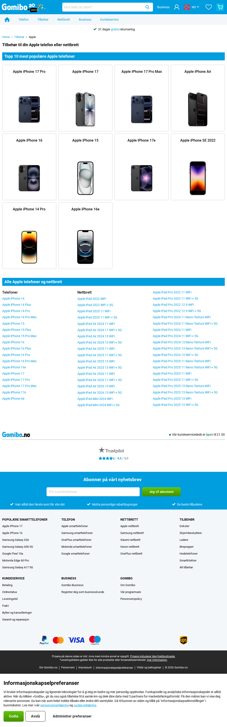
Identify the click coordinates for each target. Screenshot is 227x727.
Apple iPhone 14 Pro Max (19, 317)
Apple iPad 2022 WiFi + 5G (95, 305)
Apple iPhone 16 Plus (16, 348)
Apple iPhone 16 (13, 342)
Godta (13, 716)
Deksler (184, 526)
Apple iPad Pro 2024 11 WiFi (172, 330)
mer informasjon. (157, 660)
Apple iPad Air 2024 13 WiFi (96, 336)
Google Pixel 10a (12, 553)
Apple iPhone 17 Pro (16, 379)
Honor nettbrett (129, 546)
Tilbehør (43, 19)
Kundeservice (109, 19)
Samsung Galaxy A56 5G (17, 546)
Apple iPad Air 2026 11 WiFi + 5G (99, 380)
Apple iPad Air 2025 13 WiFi (96, 361)
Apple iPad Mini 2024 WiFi (95, 399)
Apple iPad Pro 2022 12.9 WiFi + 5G (177, 311)
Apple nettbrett (129, 526)
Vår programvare (130, 592)
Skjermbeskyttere (191, 533)
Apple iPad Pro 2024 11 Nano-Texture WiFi (182, 317)
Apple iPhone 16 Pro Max (19, 361)
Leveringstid (10, 599)
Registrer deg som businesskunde (82, 592)
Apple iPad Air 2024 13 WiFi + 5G (99, 342)
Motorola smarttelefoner (76, 546)
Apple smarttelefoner (74, 526)
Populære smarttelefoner (24, 519)
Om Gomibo (127, 585)
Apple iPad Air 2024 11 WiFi (96, 324)
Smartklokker (188, 560)
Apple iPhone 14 (13, 298)
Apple (32, 37)
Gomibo (126, 578)
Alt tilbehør (186, 567)
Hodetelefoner (189, 553)
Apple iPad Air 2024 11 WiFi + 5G (99, 330)
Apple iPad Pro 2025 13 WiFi (172, 398)
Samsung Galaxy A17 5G (17, 567)
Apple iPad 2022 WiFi (91, 298)
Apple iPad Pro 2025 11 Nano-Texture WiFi (182, 361)
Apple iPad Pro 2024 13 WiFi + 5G (175, 355)
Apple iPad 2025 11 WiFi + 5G (97, 317)
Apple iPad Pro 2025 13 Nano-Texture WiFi (182, 386)
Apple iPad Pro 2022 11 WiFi (172, 292)
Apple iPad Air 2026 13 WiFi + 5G (99, 392)
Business (85, 19)
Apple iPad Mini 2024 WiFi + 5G (98, 405)
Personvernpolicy (131, 599)
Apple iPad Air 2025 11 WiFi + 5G (99, 355)
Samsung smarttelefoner (77, 533)
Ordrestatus (9, 592)
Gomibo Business (72, 585)
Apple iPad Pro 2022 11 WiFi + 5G (175, 298)
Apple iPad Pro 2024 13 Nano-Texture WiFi (182, 342)
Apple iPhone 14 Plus (16, 304)
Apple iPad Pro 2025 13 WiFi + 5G (175, 405)
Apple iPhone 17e (14, 392)
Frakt (5, 605)
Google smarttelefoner (75, 553)
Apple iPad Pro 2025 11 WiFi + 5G (175, 379)
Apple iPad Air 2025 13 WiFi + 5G (99, 367)
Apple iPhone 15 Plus (16, 330)
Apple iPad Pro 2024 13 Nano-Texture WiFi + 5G (185, 348)
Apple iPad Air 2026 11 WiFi (96, 373)
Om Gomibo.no (48, 667)
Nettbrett (63, 19)
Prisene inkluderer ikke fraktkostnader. (152, 656)
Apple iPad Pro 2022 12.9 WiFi (173, 304)
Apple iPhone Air (13, 398)
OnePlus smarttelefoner (76, 539)
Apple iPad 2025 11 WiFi (93, 311)
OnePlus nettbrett (131, 553)
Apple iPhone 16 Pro (16, 355)
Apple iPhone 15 (13, 323)
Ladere (184, 539)
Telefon (24, 19)
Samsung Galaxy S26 (15, 539)
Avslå (35, 716)
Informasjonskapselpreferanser (114, 667)
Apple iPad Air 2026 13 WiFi (96, 386)
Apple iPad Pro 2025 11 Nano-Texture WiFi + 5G (185, 367)
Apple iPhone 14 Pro (16, 311)
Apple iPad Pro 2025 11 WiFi (172, 373)
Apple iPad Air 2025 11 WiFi (96, 348)
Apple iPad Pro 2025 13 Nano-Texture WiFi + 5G (185, 392)
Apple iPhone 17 (13, 373)
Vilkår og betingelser (149, 667)
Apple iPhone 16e (14, 367)
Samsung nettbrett (132, 533)
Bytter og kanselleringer (17, 612)
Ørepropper (187, 546)
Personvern (68, 667)
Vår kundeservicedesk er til (198, 434)
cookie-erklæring (85, 705)
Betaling (7, 585)
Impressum (85, 667)
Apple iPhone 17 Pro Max (19, 386)
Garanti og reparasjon (15, 619)
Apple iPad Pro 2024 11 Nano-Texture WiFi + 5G (185, 323)
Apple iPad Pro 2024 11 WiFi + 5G (175, 336)
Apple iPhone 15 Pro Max (19, 336)
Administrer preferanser (72, 716)
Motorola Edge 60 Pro (15, 560)
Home (6, 37)
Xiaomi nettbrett (130, 539)
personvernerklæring (54, 705)
